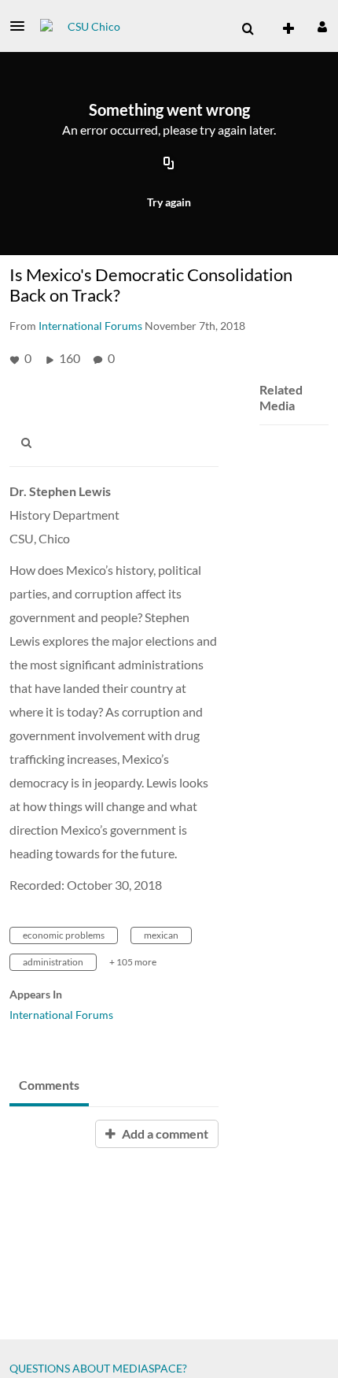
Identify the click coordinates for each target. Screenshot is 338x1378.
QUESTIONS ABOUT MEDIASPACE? (98, 1368)
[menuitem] (247, 29)
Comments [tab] (49, 1084)
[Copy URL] (169, 163)
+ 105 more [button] (132, 962)
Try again (169, 202)
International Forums (61, 1014)
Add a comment (163, 1133)
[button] (22, 26)
